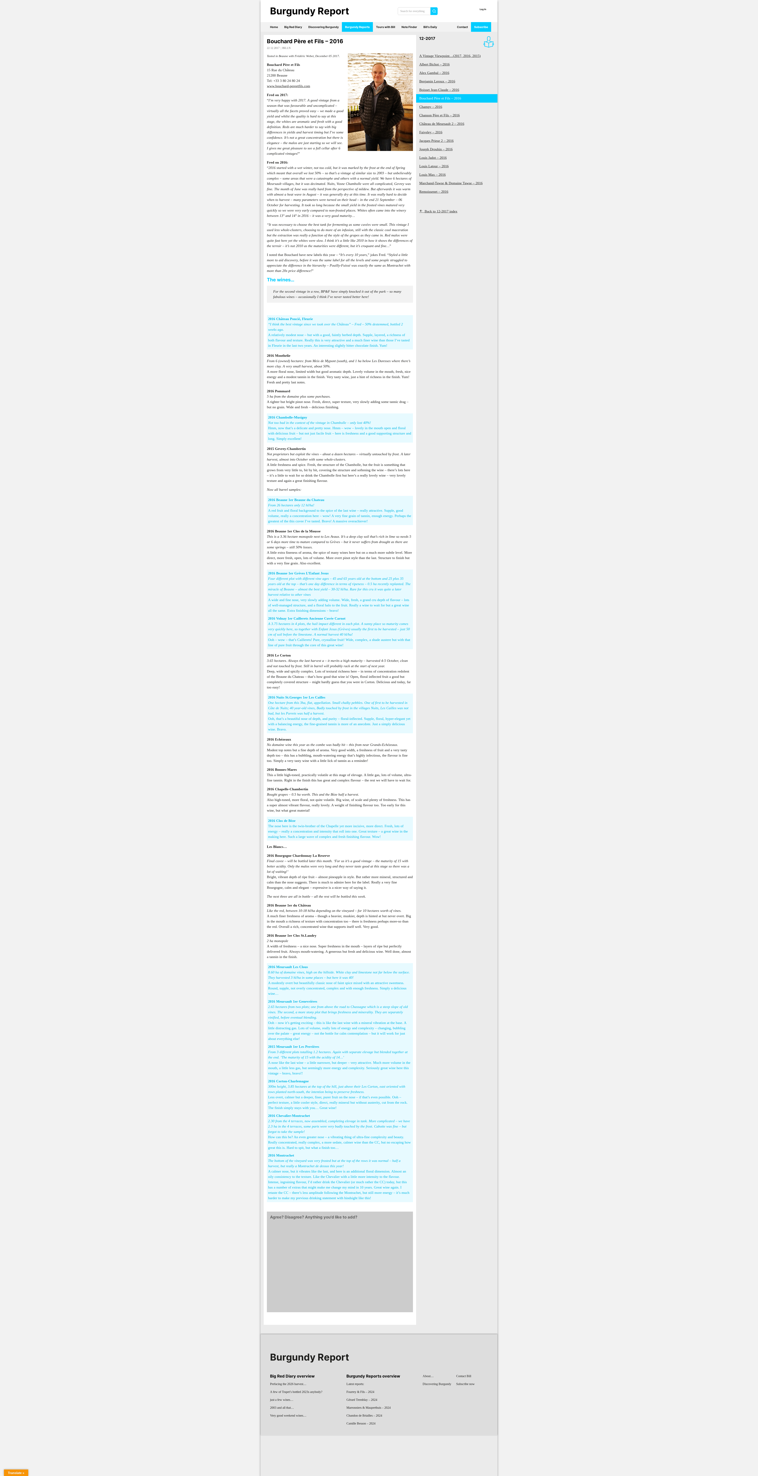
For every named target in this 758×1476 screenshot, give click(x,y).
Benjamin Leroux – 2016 (437, 81)
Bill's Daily (430, 27)
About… (428, 1376)
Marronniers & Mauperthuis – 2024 (368, 1407)
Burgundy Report (309, 11)
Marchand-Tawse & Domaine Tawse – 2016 (451, 183)
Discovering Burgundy (323, 27)
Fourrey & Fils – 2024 (360, 1392)
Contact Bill (463, 1376)
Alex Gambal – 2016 (434, 73)
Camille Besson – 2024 (360, 1423)
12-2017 (427, 38)
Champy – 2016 (430, 107)
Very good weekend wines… (288, 1415)
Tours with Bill (385, 27)
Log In (483, 9)
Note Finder (409, 27)
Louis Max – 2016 (432, 175)
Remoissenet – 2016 (433, 192)
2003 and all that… (282, 1407)
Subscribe (481, 27)
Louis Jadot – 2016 (433, 158)
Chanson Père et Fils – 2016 (439, 115)
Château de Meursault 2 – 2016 (441, 124)
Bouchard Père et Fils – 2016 (305, 41)
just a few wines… (281, 1399)
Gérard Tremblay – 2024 (361, 1399)
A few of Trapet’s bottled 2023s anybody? (296, 1392)
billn (286, 48)
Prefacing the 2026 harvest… (288, 1384)
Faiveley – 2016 (430, 132)
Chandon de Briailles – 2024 (364, 1415)
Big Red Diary (293, 27)
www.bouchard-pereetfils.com (288, 86)
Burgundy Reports (357, 27)
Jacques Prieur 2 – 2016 (436, 141)
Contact (462, 27)
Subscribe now (465, 1384)
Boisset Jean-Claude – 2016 (439, 90)
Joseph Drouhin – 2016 (436, 149)
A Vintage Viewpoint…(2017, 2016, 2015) (450, 56)
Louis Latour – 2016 (434, 166)
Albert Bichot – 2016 (434, 64)
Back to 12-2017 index (441, 211)
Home (274, 27)
